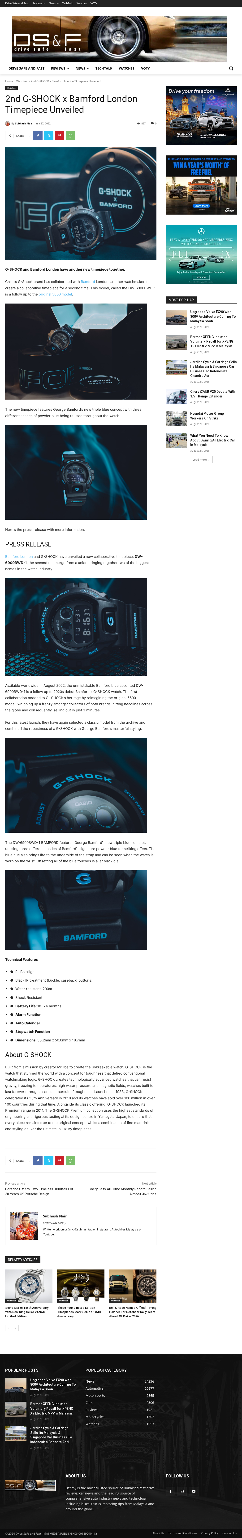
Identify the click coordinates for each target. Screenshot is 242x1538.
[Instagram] (182, 1491)
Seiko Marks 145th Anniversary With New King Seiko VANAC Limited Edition (26, 1312)
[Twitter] (48, 135)
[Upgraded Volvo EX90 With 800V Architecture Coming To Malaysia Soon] (176, 317)
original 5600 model (55, 294)
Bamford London (19, 556)
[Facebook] (38, 135)
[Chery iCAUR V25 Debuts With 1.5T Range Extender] (176, 396)
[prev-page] (8, 1328)
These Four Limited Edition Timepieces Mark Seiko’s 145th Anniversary (79, 1312)
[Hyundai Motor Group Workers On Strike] (176, 418)
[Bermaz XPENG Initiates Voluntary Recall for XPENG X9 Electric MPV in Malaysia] (176, 342)
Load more (200, 460)
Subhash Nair (23, 123)
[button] (231, 68)
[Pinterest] (59, 135)
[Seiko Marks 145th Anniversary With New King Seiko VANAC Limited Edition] (28, 1286)
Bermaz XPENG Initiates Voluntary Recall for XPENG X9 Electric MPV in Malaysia (211, 341)
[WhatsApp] (70, 135)
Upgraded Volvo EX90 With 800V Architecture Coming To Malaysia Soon (213, 316)
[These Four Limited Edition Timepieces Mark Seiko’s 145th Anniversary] (80, 1286)
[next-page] (16, 1328)
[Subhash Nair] (8, 123)
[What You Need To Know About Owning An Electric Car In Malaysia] (176, 440)
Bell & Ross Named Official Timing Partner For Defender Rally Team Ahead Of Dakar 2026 (132, 1312)
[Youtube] (193, 1491)
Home (9, 81)
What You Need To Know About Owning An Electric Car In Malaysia (212, 440)
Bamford (88, 281)
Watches (22, 81)
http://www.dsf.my (54, 1223)
